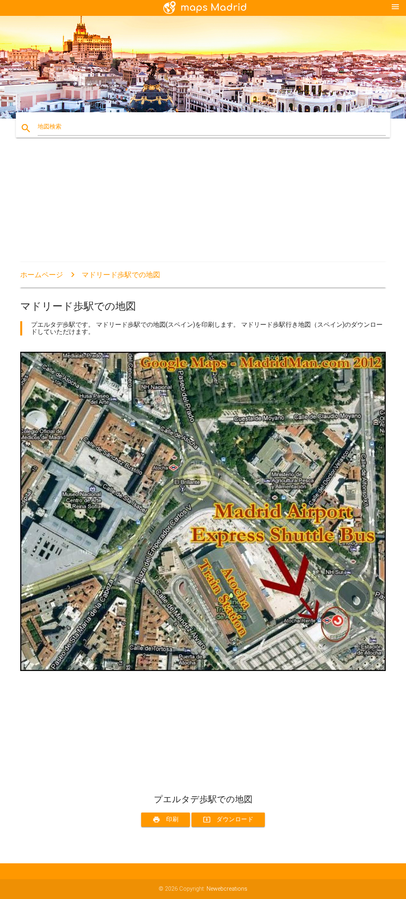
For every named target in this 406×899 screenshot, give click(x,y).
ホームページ (41, 274)
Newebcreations (227, 889)
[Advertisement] (203, 206)
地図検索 (49, 126)
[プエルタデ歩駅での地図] (203, 669)
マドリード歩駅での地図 (121, 274)
